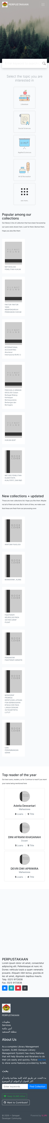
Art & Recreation (24, 176)
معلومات (6, 1021)
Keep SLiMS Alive (16, 1096)
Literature (24, 104)
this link (42, 1059)
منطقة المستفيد (9, 1031)
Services (6, 1025)
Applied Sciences (24, 152)
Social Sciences (24, 128)
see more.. (24, 201)
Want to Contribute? (17, 1102)
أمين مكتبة (7, 1028)
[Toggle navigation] (43, 4)
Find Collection (37, 1086)
